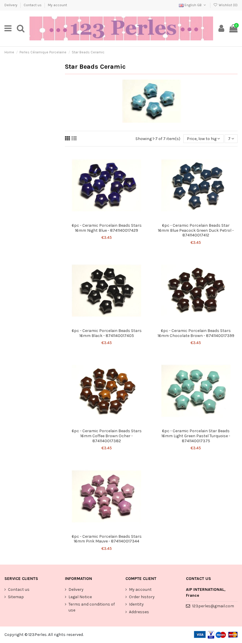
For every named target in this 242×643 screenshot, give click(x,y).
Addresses (139, 611)
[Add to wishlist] (102, 218)
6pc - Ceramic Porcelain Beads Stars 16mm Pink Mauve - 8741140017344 (107, 539)
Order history (142, 596)
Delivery (11, 5)
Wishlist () (228, 5)
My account (57, 5)
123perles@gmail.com (213, 606)
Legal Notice (80, 596)
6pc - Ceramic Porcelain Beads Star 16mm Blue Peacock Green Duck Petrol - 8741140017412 (196, 230)
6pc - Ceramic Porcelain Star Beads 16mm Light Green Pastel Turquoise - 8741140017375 (195, 435)
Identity (136, 604)
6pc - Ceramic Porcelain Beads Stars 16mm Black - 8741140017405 (107, 333)
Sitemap (16, 596)
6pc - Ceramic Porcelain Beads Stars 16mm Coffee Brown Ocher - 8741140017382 (107, 435)
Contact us (33, 5)
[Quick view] (111, 218)
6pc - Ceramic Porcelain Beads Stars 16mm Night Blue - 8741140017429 (107, 228)
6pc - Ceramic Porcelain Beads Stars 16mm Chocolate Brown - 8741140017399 (196, 333)
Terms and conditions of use (91, 607)
